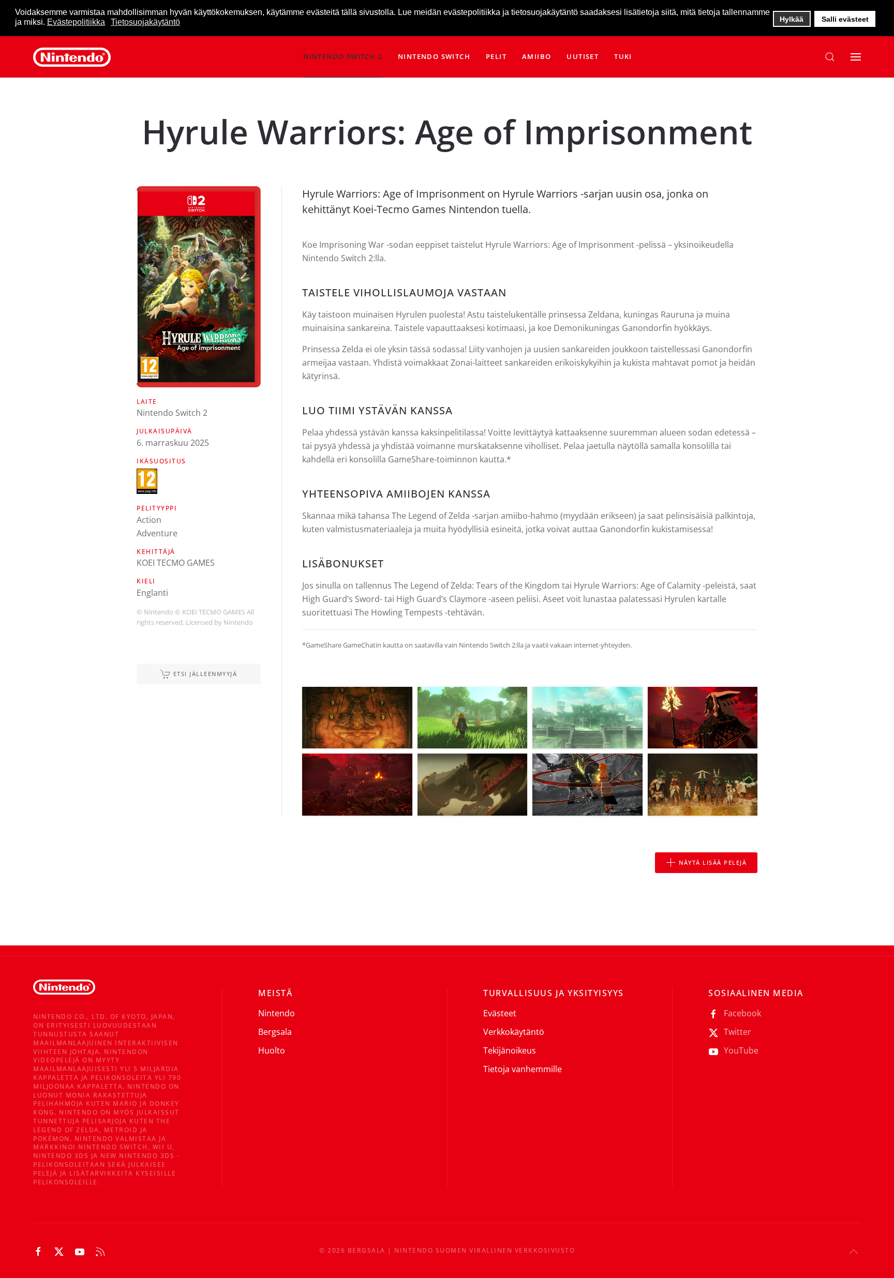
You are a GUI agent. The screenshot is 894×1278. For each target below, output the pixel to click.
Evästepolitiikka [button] (76, 22)
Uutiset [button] (583, 56)
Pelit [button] (496, 56)
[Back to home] (72, 57)
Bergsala (275, 1032)
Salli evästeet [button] (845, 19)
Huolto (271, 1050)
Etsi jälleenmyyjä (205, 674)
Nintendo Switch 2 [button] (342, 56)
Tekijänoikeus (509, 1050)
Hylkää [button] (791, 19)
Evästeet (499, 1013)
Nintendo (276, 1013)
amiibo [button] (536, 56)
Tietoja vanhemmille (522, 1069)
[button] (434, 57)
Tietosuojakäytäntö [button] (145, 22)
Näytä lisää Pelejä (713, 862)
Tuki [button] (623, 56)
